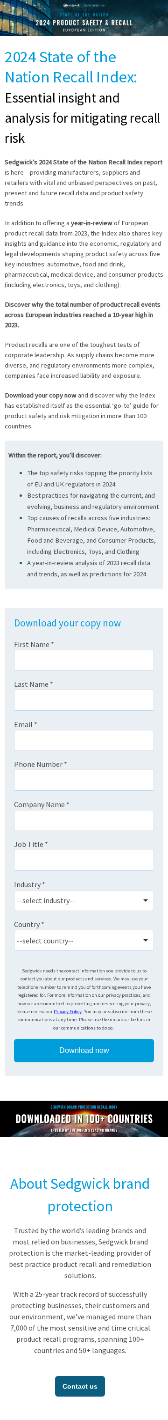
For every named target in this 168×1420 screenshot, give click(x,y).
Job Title (31, 844)
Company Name (42, 804)
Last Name (33, 684)
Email (25, 724)
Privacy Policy (68, 1011)
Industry (29, 884)
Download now (84, 1050)
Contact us (80, 1386)
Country (29, 924)
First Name (34, 644)
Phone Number (40, 764)
